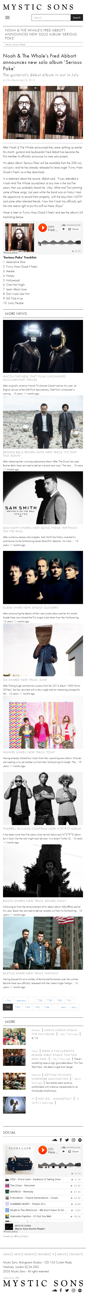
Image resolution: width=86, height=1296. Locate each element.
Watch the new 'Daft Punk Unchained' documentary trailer (34, 378)
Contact (75, 1254)
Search (77, 17)
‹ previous (21, 1000)
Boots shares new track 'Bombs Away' (35, 901)
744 (27, 1007)
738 (39, 1000)
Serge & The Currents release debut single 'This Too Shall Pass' (54, 1055)
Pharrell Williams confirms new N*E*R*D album (42, 829)
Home (7, 1254)
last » (74, 1007)
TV (53, 1254)
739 (49, 1000)
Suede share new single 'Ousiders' (31, 608)
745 (37, 1007)
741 (69, 1000)
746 (47, 1007)
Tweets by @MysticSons (15, 1236)
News (8, 44)
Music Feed (19, 44)
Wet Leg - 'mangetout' (55, 1098)
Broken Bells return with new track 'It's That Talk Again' (40, 454)
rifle (17, 1277)
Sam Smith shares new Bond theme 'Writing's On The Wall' (40, 529)
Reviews (29, 1254)
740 (59, 1000)
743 (17, 1007)
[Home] (38, 7)
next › (64, 1007)
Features (43, 1254)
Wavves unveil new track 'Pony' (29, 752)
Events (61, 1254)
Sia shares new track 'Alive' (25, 680)
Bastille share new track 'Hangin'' (31, 973)
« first (8, 1000)
